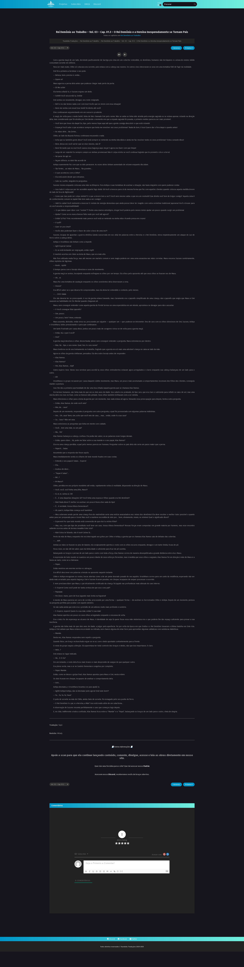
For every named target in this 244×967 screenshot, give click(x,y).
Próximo (188, 48)
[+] (121, 871)
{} (118, 871)
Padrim (146, 766)
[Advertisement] (122, 21)
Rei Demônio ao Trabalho (131, 35)
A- (125, 55)
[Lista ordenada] (100, 871)
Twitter (134, 939)
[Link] (114, 871)
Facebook (123, 939)
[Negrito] (86, 871)
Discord (111, 774)
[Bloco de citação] (107, 871)
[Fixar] (96, 871)
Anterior (177, 48)
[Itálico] (89, 871)
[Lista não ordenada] (104, 871)
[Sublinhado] (93, 871)
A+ (119, 55)
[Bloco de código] (111, 871)
